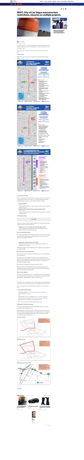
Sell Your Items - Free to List (29, 395)
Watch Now (70, 1)
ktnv (12, 4)
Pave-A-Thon (27, 56)
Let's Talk (43, 4)
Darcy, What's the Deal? (62, 4)
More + (72, 4)
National (49, 1)
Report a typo (19, 388)
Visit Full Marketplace (47, 395)
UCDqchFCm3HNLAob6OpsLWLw (15, 4)
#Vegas (44, 292)
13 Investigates (56, 4)
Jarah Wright (22, 41)
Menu (41, 1)
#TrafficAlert (22, 292)
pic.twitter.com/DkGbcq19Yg (36, 299)
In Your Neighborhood (49, 4)
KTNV (14, 4)
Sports (58, 1)
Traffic (19, 8)
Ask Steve (68, 4)
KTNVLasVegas (11, 4)
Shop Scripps (64, 1)
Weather (54, 1)
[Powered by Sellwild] (49, 425)
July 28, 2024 (39, 301)
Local (45, 1)
